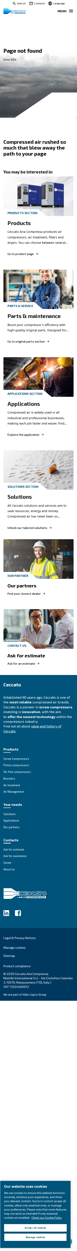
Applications (23, 403)
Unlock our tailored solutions (27, 528)
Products (19, 222)
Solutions (19, 496)
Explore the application (23, 434)
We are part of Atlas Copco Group (24, 994)
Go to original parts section (26, 341)
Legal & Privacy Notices (19, 938)
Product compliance (17, 966)
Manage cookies (14, 947)
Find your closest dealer (24, 593)
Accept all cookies (35, 1227)
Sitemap (9, 956)
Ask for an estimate (21, 663)
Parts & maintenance (34, 315)
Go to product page (20, 254)
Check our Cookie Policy (46, 1218)
